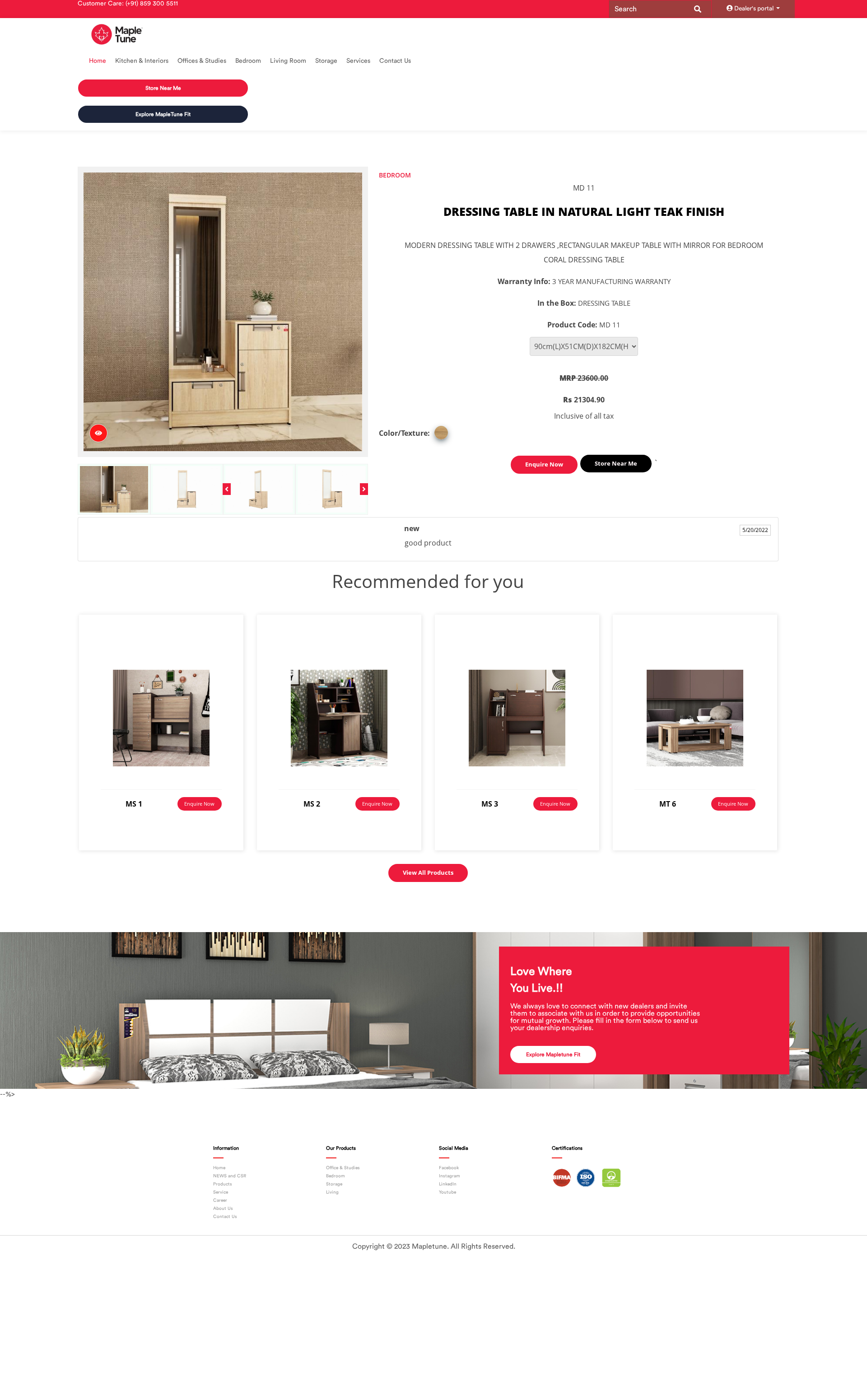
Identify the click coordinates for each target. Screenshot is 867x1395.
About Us (223, 1186)
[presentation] (227, 467)
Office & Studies (343, 1145)
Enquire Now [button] (544, 442)
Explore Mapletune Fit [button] (553, 1032)
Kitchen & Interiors (141, 61)
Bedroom (248, 61)
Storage (326, 61)
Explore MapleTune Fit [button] (162, 98)
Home (97, 61)
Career (220, 1178)
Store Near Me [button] (162, 82)
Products (222, 1162)
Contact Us (395, 61)
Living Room (288, 61)
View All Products (428, 850)
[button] (616, 442)
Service (220, 1170)
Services (358, 61)
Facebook (449, 1145)
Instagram (449, 1154)
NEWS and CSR (229, 1154)
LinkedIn (448, 1162)
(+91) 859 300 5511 (152, 3)
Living (332, 1170)
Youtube (447, 1170)
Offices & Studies (201, 61)
